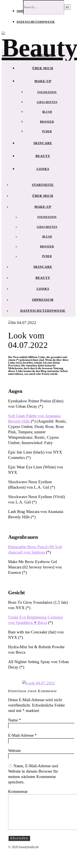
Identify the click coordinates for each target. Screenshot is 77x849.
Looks (43, 169)
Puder (47, 131)
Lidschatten (47, 102)
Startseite (43, 55)
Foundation (47, 92)
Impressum (42, 299)
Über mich (42, 68)
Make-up (42, 81)
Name (14, 720)
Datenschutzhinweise (36, 21)
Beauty (43, 156)
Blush (47, 111)
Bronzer (47, 121)
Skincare (42, 143)
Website (14, 750)
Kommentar (18, 791)
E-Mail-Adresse (22, 735)
